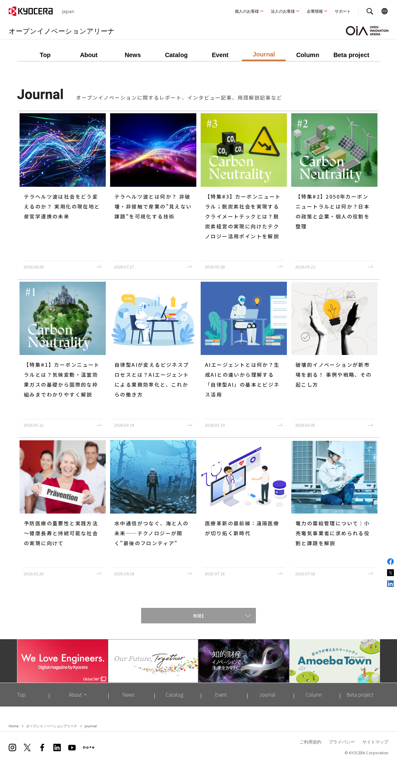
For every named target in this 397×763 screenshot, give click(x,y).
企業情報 (315, 11)
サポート (343, 11)
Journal (264, 54)
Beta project (351, 55)
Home (14, 726)
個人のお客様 (247, 11)
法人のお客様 (283, 11)
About (89, 55)
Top (45, 55)
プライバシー (342, 742)
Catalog (176, 55)
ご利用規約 (310, 742)
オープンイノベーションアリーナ (51, 726)
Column (307, 55)
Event (220, 55)
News (133, 55)
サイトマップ (375, 742)
